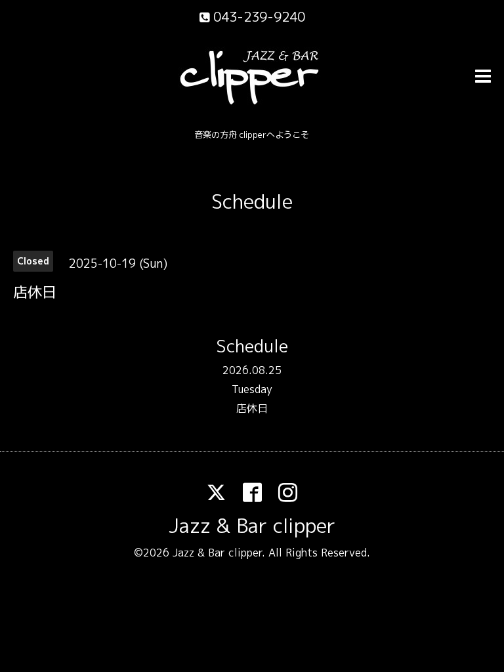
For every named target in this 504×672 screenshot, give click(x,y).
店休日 (252, 408)
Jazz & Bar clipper (252, 525)
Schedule (252, 201)
